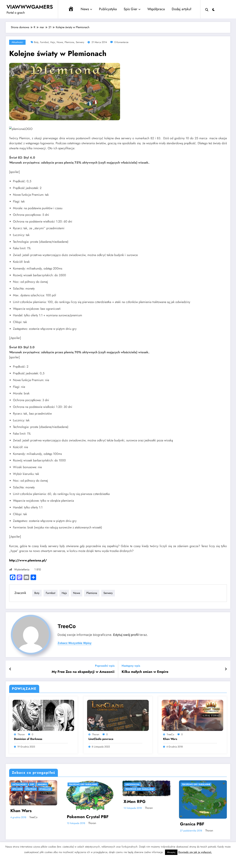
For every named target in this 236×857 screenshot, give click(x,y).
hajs (52, 42)
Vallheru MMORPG (161, 809)
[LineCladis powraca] (118, 715)
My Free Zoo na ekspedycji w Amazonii (83, 671)
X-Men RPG (41, 801)
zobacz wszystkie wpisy (75, 643)
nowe (60, 42)
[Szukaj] (207, 9)
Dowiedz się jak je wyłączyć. (195, 852)
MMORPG (149, 784)
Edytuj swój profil (126, 635)
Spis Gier (130, 9)
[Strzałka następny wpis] (226, 669)
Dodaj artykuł (181, 9)
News (85, 9)
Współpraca (156, 9)
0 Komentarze (121, 42)
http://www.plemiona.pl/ (28, 560)
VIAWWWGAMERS (30, 7)
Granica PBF (98, 824)
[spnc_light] (213, 9)
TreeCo (67, 626)
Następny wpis (131, 665)
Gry (203, 784)
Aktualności (17, 42)
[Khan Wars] (192, 715)
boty (36, 42)
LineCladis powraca (100, 739)
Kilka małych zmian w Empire (145, 671)
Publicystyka (108, 9)
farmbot (44, 42)
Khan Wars (170, 739)
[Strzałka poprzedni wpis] (10, 669)
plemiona (69, 42)
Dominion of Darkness (28, 739)
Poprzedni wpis (105, 665)
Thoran (21, 734)
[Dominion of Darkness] (43, 715)
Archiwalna (38, 784)
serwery (80, 42)
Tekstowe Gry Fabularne (45, 789)
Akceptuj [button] (171, 852)
